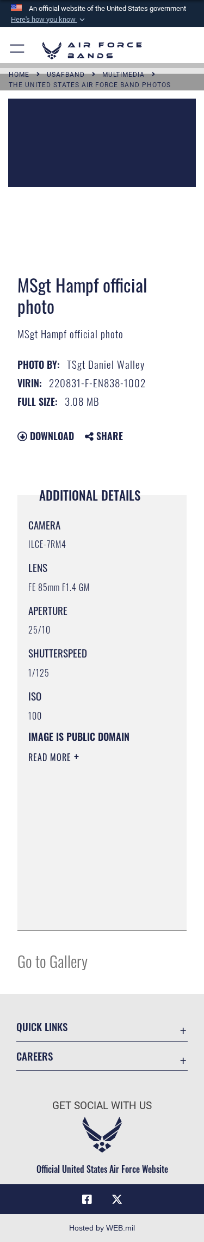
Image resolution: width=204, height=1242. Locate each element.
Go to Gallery (52, 960)
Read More (51, 757)
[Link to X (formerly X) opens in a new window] (117, 1199)
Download (50, 436)
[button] (49, 19)
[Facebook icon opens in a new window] (87, 1199)
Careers (34, 1056)
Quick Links (41, 1026)
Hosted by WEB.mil (102, 1227)
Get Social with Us (102, 1105)
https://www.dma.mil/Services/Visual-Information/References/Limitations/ (94, 910)
